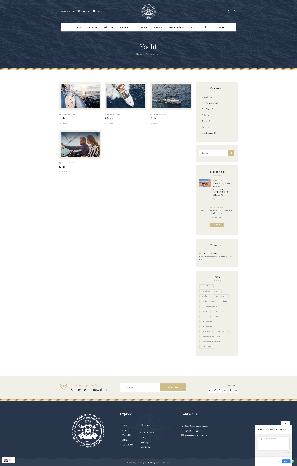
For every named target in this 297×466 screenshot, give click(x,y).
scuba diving (207, 321)
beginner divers (208, 301)
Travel (204, 127)
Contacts (145, 447)
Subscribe (173, 387)
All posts (217, 225)
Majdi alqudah (142, 463)
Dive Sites (206, 109)
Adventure (206, 97)
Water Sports (207, 346)
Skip (279, 461)
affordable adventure (210, 291)
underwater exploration (211, 341)
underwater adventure (211, 336)
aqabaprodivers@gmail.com (196, 435)
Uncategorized (208, 133)
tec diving (221, 331)
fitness (205, 311)
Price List (126, 435)
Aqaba (204, 296)
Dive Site (145, 425)
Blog (143, 437)
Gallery (144, 442)
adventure (206, 286)
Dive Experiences (209, 103)
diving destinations (209, 306)
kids (217, 316)
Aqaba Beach (220, 296)
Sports (204, 121)
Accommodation (147, 432)
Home (124, 425)
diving (225, 301)
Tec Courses (127, 444)
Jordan (204, 316)
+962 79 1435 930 (192, 431)
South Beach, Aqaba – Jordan (196, 426)
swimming (206, 331)
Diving (204, 115)
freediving (220, 311)
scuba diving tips (208, 326)
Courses (125, 440)
